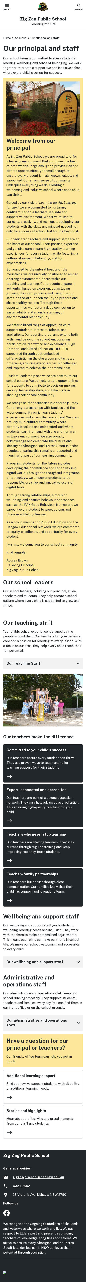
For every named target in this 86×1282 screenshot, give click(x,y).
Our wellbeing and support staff (43, 962)
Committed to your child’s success (36, 750)
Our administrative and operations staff (43, 1022)
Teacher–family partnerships (32, 874)
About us (20, 38)
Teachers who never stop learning (36, 834)
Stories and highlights (26, 1111)
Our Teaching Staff (43, 663)
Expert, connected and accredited (37, 790)
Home (7, 38)
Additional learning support (31, 1076)
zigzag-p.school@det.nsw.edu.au (38, 1177)
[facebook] (6, 1215)
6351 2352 (21, 1186)
